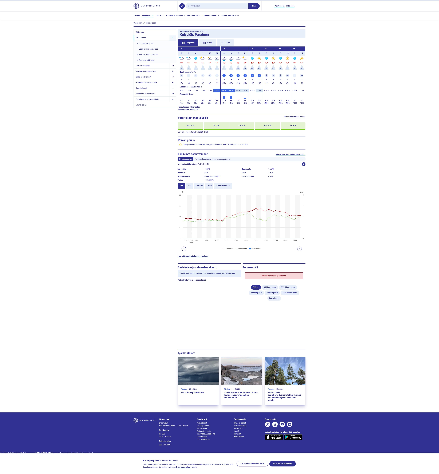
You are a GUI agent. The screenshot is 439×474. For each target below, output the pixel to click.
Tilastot (158, 15)
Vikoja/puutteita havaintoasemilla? (290, 154)
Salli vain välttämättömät (252, 463)
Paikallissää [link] (151, 23)
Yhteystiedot (202, 423)
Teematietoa (192, 15)
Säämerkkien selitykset (188, 110)
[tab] (188, 42)
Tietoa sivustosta (204, 431)
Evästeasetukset (203, 439)
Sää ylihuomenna (288, 287)
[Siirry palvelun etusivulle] (155, 6)
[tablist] (241, 42)
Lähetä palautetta (203, 426)
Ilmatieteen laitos (229, 15)
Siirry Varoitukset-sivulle (294, 117)
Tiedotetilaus (202, 437)
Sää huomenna (270, 287)
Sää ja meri (146, 15)
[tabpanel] (241, 75)
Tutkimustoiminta (209, 15)
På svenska (279, 6)
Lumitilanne (274, 298)
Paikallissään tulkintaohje (189, 107)
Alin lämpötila (272, 293)
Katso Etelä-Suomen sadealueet (192, 280)
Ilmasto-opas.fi (240, 423)
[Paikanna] (182, 6)
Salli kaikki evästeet (282, 463)
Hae (254, 6)
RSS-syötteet (202, 428)
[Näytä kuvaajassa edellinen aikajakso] (184, 249)
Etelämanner (239, 437)
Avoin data (238, 428)
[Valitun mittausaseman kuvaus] (303, 164)
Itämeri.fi (237, 434)
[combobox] (218, 6)
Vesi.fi (236, 431)
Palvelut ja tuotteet (174, 15)
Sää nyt (256, 287)
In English (290, 6)
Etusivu (137, 15)
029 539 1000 (164, 445)
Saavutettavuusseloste (206, 434)
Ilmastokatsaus (240, 426)
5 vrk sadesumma (289, 293)
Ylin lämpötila (256, 293)
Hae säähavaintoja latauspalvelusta (193, 256)
